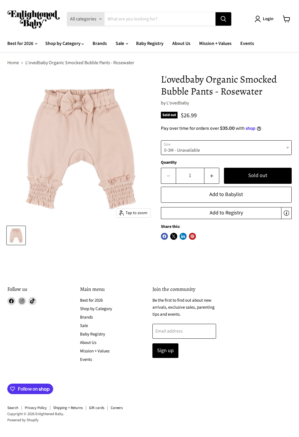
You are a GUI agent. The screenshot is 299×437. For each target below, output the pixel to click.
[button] (226, 213)
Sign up (165, 350)
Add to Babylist (226, 194)
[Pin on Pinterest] (192, 236)
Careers (117, 407)
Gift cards (96, 407)
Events (247, 43)
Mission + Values (215, 43)
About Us (181, 43)
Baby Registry (150, 43)
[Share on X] (173, 236)
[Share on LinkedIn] (183, 236)
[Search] (223, 19)
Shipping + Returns (68, 407)
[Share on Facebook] (164, 236)
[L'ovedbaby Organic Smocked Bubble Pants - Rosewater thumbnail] (16, 235)
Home (13, 62)
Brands (100, 43)
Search (12, 407)
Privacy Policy (36, 407)
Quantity (169, 162)
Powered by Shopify (23, 420)
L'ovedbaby (177, 103)
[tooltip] (286, 213)
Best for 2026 (20, 43)
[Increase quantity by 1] (211, 176)
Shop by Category (63, 43)
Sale (120, 43)
